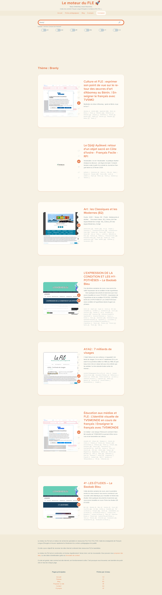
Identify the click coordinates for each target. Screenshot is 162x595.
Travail (93, 325)
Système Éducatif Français (106, 516)
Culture (94, 232)
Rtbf (101, 457)
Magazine (87, 451)
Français (94, 174)
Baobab (93, 507)
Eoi (95, 509)
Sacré (107, 175)
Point (86, 455)
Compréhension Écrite (99, 230)
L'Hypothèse (88, 323)
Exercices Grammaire (99, 316)
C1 (79, 92)
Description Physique (102, 375)
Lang (98, 234)
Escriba (102, 509)
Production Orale (89, 237)
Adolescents (88, 228)
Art (105, 228)
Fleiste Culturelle (104, 376)
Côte (109, 172)
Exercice (87, 314)
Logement (101, 378)
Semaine (108, 457)
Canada (111, 441)
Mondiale (87, 453)
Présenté (93, 455)
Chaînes (93, 443)
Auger (100, 309)
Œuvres (102, 116)
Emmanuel (109, 113)
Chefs (103, 172)
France (103, 174)
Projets (107, 237)
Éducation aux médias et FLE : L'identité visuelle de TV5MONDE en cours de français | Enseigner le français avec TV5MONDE (101, 420)
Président (110, 116)
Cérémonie (95, 172)
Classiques (87, 230)
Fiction (105, 444)
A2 (79, 108)
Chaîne (86, 443)
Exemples (108, 312)
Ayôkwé (86, 172)
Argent (93, 309)
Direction (100, 113)
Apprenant (104, 111)
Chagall (110, 228)
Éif (102, 312)
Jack (93, 234)
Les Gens (115, 376)
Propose (87, 457)
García (104, 510)
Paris (86, 235)
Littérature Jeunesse (90, 378)
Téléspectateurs (88, 459)
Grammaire (101, 317)
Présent (112, 323)
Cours (114, 310)
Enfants (94, 376)
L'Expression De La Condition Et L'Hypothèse (96, 321)
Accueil (59, 13)
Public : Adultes (100, 239)
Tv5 (97, 459)
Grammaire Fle (112, 317)
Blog (83, 13)
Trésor (93, 118)
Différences (114, 375)
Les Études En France (99, 512)
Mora (108, 514)
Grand (86, 234)
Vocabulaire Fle (89, 519)
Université (102, 518)
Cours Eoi (88, 312)
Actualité (87, 441)
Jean (94, 450)
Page (101, 453)
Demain (96, 312)
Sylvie (86, 325)
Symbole (114, 175)
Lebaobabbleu (113, 510)
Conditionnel (105, 310)
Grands (104, 448)
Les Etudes (87, 512)
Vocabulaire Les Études (103, 519)
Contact (58, 586)
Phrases (104, 323)
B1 (79, 103)
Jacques (95, 114)
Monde (112, 451)
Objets (95, 116)
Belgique (103, 441)
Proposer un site (58, 584)
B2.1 (113, 309)
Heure (111, 448)
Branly (86, 113)
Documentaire (88, 444)
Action (86, 309)
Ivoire (110, 174)
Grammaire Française (90, 319)
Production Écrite (111, 235)
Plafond (101, 235)
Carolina (107, 507)
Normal (87, 116)
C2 (79, 87)
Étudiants (109, 509)
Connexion (101, 13)
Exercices (96, 314)
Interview (87, 114)
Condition (96, 310)
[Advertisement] (81, 46)
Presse (101, 455)
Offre (94, 453)
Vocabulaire (88, 241)
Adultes (98, 228)
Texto (86, 518)
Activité (94, 111)
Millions (104, 451)
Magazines (95, 451)
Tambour (86, 177)
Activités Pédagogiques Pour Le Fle (94, 373)
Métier (110, 378)
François (110, 232)
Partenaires (109, 453)
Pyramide (110, 239)
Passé (96, 323)
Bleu (100, 507)
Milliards (87, 380)
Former (86, 317)
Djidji (115, 172)
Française (87, 446)
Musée (112, 114)
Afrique (95, 441)
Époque (86, 174)
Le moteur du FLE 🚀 (81, 3)
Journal (101, 450)
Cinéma (101, 443)
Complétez (87, 310)
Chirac (92, 113)
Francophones (88, 448)
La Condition (112, 319)
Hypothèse (102, 319)
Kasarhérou (103, 114)
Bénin (112, 111)
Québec (94, 457)
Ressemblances (88, 382)
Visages (98, 382)
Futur (92, 317)
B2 (79, 98)
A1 (79, 114)
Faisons (110, 316)
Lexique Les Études (98, 514)
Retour (86, 118)
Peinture (93, 235)
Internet (87, 450)
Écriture (87, 376)
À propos (90, 13)
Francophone (105, 446)
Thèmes (93, 518)
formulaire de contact (73, 555)
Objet (93, 175)
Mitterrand (112, 234)
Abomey (87, 111)
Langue (110, 450)
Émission (97, 444)
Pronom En (95, 380)
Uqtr (100, 325)
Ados (108, 373)
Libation (86, 175)
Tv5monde (105, 459)
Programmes (109, 455)
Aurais (107, 309)
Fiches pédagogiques (72, 13)
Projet (99, 237)
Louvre (104, 234)
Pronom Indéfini (105, 380)
